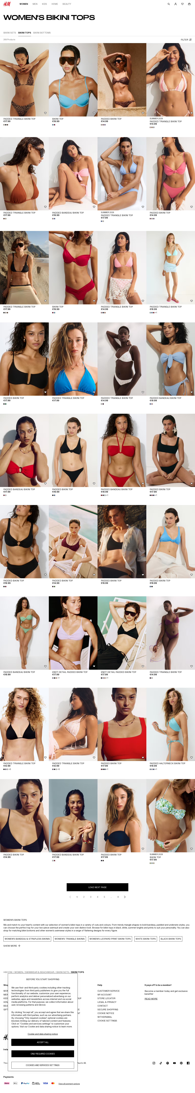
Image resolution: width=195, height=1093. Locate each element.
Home (55, 4)
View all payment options (69, 1084)
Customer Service (109, 991)
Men (35, 4)
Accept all (43, 1042)
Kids (44, 4)
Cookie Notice (106, 1013)
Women (24, 4)
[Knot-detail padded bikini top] (73, 633)
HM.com (7, 972)
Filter (184, 39)
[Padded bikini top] (122, 79)
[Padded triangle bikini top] (24, 79)
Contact (103, 1006)
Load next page (97, 887)
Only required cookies (43, 1054)
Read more (151, 999)
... (111, 897)
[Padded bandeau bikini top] (73, 173)
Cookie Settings (107, 1020)
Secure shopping (108, 1009)
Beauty (67, 4)
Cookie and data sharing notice (43, 1034)
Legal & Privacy (107, 1002)
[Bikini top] (73, 79)
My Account (105, 994)
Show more (10, 946)
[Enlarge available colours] (6, 125)
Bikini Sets (62, 972)
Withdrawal (105, 1017)
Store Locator (106, 998)
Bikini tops (77, 972)
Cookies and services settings (43, 1065)
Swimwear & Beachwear (39, 972)
